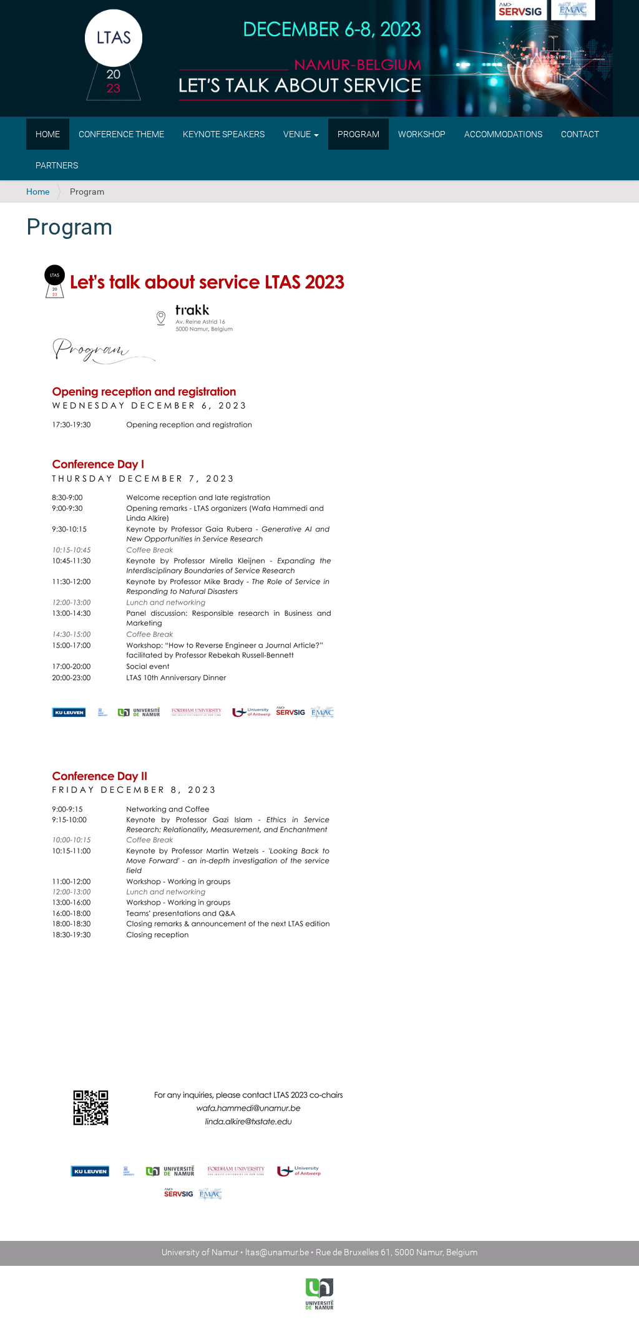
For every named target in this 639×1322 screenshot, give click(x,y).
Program (358, 134)
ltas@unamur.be (277, 1252)
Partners (57, 165)
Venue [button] (298, 134)
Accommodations (503, 134)
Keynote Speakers (224, 134)
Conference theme (121, 134)
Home (48, 134)
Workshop (422, 134)
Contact (580, 134)
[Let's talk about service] (319, 59)
